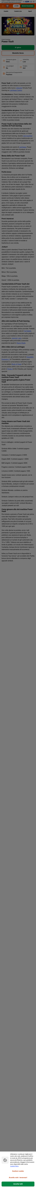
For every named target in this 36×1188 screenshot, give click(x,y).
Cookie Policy (14, 1166)
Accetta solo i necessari (18, 1177)
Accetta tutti (18, 1184)
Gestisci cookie (18, 1171)
